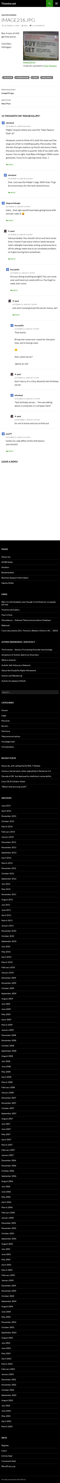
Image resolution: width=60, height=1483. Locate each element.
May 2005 (5, 1259)
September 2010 (8, 941)
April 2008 (6, 1077)
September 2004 (8, 1301)
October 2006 (7, 1171)
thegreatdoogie (13, 203)
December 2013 (8, 842)
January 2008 (7, 1092)
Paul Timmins (50, 65)
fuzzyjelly (14, 269)
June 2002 (6, 1411)
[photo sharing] (41, 45)
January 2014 (7, 837)
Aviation (5, 567)
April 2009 (6, 1019)
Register (5, 1445)
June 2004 (6, 1311)
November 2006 (8, 1165)
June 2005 (6, 1254)
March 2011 (7, 920)
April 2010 (6, 957)
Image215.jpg (8, 91)
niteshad (10, 123)
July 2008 (5, 1061)
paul (25, 25)
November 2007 (8, 1103)
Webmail (5, 625)
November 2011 (8, 894)
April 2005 (6, 1264)
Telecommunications (10, 736)
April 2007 (6, 1139)
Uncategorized (8, 15)
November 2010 (8, 931)
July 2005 (5, 1249)
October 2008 (7, 1045)
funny (35, 77)
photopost (47, 77)
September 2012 (8, 878)
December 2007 (8, 1098)
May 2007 (5, 1134)
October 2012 (7, 873)
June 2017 (6, 805)
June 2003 (6, 1348)
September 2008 (8, 1051)
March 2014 (7, 826)
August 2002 (7, 1400)
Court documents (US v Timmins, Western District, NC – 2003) (29, 630)
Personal (5, 720)
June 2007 (6, 1129)
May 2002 (5, 1416)
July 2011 (5, 905)
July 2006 (5, 1186)
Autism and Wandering (11, 675)
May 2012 (5, 889)
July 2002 (5, 1405)
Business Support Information (14, 577)
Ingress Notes (7, 583)
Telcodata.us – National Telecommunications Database (26, 620)
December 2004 (8, 1285)
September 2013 (8, 852)
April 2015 (6, 811)
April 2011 (6, 915)
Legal (3, 715)
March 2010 (7, 962)
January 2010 (7, 972)
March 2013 (7, 863)
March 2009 (7, 1024)
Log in (4, 1450)
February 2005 (8, 1275)
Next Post (6, 102)
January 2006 (7, 1218)
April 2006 (6, 1202)
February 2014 (8, 831)
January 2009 (7, 1030)
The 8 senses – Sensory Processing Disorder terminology (26, 649)
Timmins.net (8, 3)
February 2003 (8, 1369)
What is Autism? (8, 660)
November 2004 (8, 1291)
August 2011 (7, 899)
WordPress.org (8, 1466)
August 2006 (7, 1181)
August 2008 (7, 1056)
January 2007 (7, 1155)
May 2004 (5, 1317)
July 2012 (5, 884)
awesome (8, 77)
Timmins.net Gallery (10, 609)
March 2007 (7, 1144)
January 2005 (7, 1280)
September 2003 (8, 1332)
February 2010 (8, 967)
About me (5, 557)
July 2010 (5, 946)
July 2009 (5, 1004)
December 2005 (8, 1223)
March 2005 (7, 1270)
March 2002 (7, 1426)
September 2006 (8, 1176)
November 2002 (8, 1384)
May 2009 (5, 1014)
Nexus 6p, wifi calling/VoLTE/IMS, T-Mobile (20, 766)
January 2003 (7, 1374)
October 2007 (7, 1108)
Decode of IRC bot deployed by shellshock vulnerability (26, 776)
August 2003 (7, 1337)
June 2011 (6, 910)
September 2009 (8, 993)
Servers (4, 726)
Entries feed (6, 1456)
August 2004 (7, 1306)
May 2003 (5, 1353)
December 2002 (8, 1379)
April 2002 (6, 1421)
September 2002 (8, 1395)
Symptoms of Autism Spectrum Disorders (20, 655)
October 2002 (7, 1390)
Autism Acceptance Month (13, 681)
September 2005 (8, 1238)
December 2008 (8, 1035)
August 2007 (7, 1118)
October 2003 (7, 1327)
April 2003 (6, 1358)
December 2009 (8, 978)
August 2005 (7, 1244)
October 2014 (7, 821)
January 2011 (7, 925)
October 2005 (7, 1233)
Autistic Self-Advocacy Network (15, 665)
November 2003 (8, 1322)
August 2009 (7, 998)
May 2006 (5, 1197)
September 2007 (8, 1113)
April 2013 (6, 858)
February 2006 (8, 1212)
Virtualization (7, 747)
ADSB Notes (7, 562)
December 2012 (8, 868)
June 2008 (6, 1066)
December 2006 (8, 1160)
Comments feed (8, 1461)
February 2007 (8, 1150)
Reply (11, 164)
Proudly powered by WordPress (13, 1479)
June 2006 (6, 1191)
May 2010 (5, 951)
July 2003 (5, 1343)
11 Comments (38, 25)
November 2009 (8, 983)
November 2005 (8, 1228)
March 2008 (7, 1082)
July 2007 (5, 1124)
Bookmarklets (7, 572)
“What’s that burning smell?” (14, 786)
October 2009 (7, 988)
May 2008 (5, 1071)
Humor (4, 710)
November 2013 (8, 847)
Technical (5, 731)
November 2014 (8, 816)
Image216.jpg (29, 62)
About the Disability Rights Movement (18, 670)
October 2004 (7, 1296)
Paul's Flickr (7, 615)
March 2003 (7, 1364)
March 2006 (7, 1207)
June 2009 (6, 1009)
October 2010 (7, 936)
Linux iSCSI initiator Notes (13, 781)
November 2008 (8, 1040)
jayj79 (9, 434)
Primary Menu (56, 3)
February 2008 (8, 1087)
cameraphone (22, 77)
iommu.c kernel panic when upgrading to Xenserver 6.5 (26, 771)
